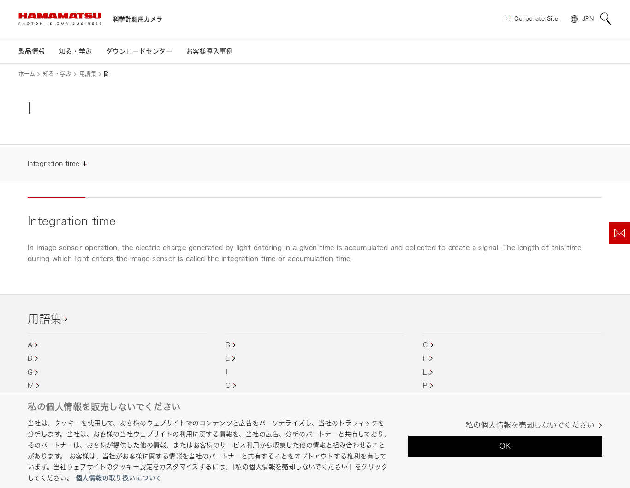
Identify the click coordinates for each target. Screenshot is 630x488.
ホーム (26, 74)
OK (505, 446)
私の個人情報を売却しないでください (530, 425)
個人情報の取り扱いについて (118, 478)
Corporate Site (536, 18)
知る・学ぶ (57, 74)
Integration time (54, 163)
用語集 (87, 74)
